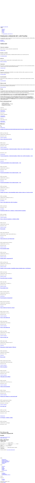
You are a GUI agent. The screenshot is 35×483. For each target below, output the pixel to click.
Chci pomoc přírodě (3, 74)
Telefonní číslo (10, 444)
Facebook (3, 479)
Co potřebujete (9, 445)
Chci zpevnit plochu (3, 80)
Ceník (5, 87)
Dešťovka (3, 463)
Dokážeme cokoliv (2, 50)
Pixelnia (4, 482)
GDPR (3, 469)
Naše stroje (3, 29)
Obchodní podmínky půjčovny (6, 474)
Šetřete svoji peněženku (3, 61)
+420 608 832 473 (2, 116)
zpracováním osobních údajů (11, 449)
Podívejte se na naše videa (4, 26)
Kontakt (3, 32)
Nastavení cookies (4, 470)
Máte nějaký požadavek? (11, 447)
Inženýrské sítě (4, 459)
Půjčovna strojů (4, 462)
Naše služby (2, 40)
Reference (3, 30)
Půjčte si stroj (2, 87)
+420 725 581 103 (7, 437)
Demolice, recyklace (5, 460)
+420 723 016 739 (2, 111)
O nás (3, 31)
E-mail (17, 443)
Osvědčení (3, 473)
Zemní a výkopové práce (5, 461)
